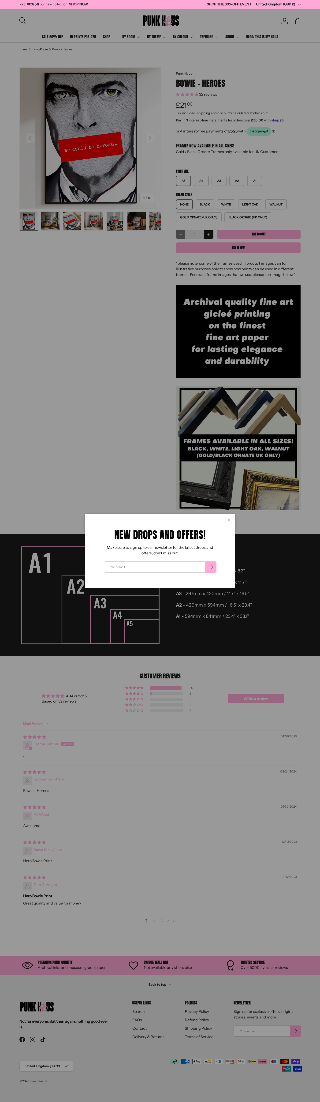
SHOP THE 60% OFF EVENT (229, 4)
